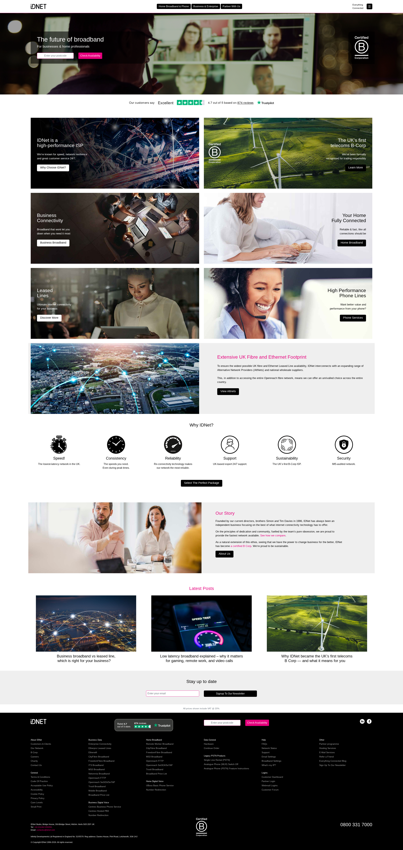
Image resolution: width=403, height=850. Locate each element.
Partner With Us (231, 6)
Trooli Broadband (97, 786)
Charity (34, 761)
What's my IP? (269, 765)
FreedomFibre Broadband (101, 761)
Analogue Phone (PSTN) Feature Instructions (226, 768)
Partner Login (268, 781)
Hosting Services (327, 748)
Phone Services (353, 317)
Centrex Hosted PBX (98, 811)
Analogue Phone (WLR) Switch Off (221, 764)
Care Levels (37, 802)
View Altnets (228, 391)
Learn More (355, 167)
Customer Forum (270, 789)
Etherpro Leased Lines (99, 748)
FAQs (264, 744)
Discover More (49, 317)
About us (224, 553)
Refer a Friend (326, 756)
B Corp (34, 752)
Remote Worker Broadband (159, 744)
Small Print (36, 806)
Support (266, 752)
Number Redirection (98, 815)
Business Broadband (53, 242)
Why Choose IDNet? (53, 167)
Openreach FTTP (97, 778)
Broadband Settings (271, 761)
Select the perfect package (201, 482)
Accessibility (37, 789)
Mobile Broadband (97, 790)
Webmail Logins (270, 785)
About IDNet (36, 740)
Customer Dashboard (272, 777)
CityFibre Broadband (98, 756)
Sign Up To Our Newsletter (332, 765)
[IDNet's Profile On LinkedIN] (362, 721)
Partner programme (329, 744)
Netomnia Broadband (99, 773)
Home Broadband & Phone (174, 6)
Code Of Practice (39, 781)
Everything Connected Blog (332, 761)
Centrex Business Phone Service (104, 806)
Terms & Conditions (40, 777)
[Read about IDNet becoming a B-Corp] (201, 827)
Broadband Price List (98, 795)
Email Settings (269, 756)
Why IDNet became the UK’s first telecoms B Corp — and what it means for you (316, 658)
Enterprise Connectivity (99, 744)
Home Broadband (352, 242)
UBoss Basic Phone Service (160, 785)
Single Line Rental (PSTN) (217, 760)
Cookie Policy (37, 794)
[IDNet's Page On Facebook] (369, 721)
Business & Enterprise (205, 6)
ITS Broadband (96, 765)
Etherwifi (92, 752)
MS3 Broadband (96, 769)
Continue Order (211, 748)
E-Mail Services (327, 752)
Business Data (95, 740)
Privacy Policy (37, 798)
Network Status (269, 748)
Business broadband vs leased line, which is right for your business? (86, 658)
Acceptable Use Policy (42, 785)
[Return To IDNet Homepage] (38, 6)
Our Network (37, 748)
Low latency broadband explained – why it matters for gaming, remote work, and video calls (201, 658)
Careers (35, 756)
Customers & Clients (41, 744)
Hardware (209, 744)
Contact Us (36, 765)
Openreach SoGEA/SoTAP (101, 782)
